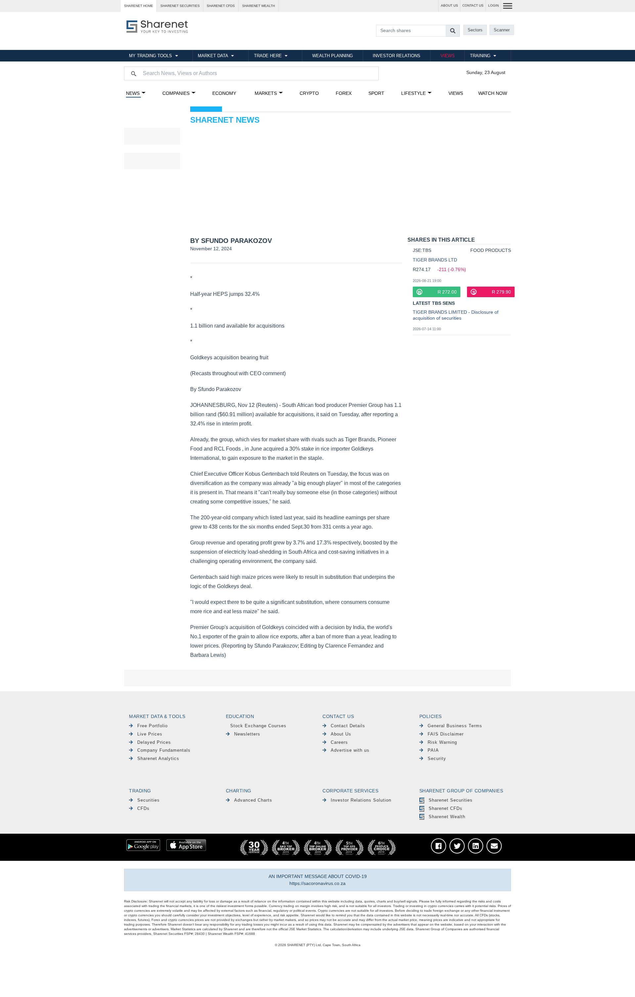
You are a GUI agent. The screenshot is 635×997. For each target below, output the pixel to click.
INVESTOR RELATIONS (396, 55)
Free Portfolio (152, 725)
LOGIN (493, 5)
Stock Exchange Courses (258, 725)
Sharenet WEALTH (258, 6)
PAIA (433, 750)
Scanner (502, 29)
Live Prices (149, 734)
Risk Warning (442, 742)
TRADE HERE (268, 55)
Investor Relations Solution (361, 800)
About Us (341, 734)
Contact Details (348, 725)
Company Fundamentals (163, 750)
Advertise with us (350, 750)
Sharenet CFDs (221, 6)
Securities (148, 800)
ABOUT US (449, 5)
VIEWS (448, 55)
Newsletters (247, 734)
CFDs (143, 808)
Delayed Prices (154, 742)
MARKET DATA (213, 55)
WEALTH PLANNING (332, 55)
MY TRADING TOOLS (150, 55)
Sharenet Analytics (158, 758)
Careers (339, 742)
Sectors (475, 29)
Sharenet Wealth (447, 816)
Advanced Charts (253, 800)
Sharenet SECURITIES (180, 6)
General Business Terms (455, 725)
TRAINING (480, 55)
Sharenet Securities (451, 800)
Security (437, 758)
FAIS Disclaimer (446, 734)
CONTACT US (473, 5)
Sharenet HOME (138, 6)
